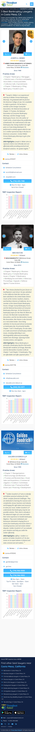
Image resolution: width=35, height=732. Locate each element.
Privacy (4, 726)
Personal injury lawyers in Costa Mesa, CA (16, 694)
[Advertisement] (17, 639)
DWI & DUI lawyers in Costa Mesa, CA (14, 682)
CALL (7, 54)
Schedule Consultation (13, 168)
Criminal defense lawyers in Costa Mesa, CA (16, 676)
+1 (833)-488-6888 (13, 720)
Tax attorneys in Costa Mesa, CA (13, 702)
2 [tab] (17, 49)
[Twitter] (5, 724)
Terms (10, 726)
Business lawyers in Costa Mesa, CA (14, 673)
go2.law (8, 566)
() (22, 60)
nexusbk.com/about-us (14, 383)
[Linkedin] (16, 724)
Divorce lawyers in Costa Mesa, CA (13, 679)
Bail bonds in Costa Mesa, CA (12, 670)
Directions (25, 67)
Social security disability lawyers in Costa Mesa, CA (17, 698)
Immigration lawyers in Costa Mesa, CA (15, 691)
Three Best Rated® (16, 730)
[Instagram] (8, 724)
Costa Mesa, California (13, 666)
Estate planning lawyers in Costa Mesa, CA (16, 688)
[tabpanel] (17, 42)
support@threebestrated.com (15, 718)
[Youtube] (12, 724)
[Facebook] (1, 724)
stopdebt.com (11, 177)
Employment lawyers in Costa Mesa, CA (15, 685)
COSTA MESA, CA (14, 9)
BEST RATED (4, 9)
